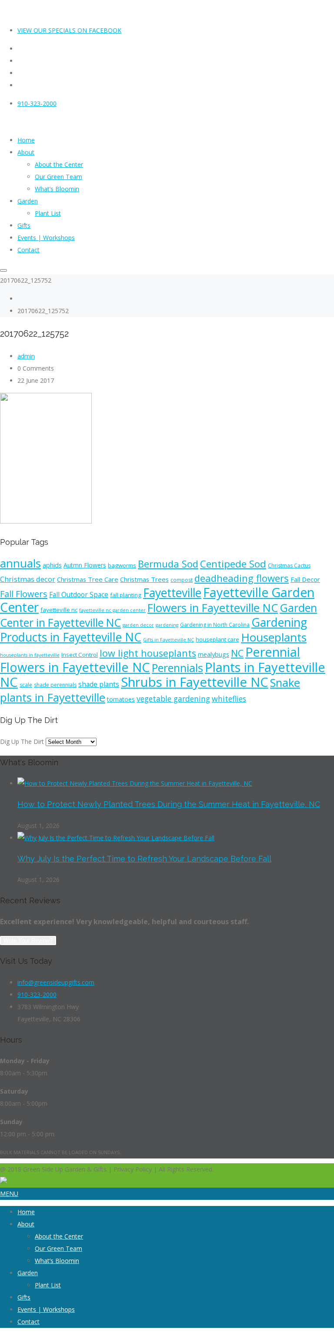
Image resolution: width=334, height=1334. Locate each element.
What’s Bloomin (57, 1260)
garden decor (138, 625)
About (25, 1224)
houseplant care (217, 639)
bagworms (122, 565)
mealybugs (213, 654)
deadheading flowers (241, 577)
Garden (27, 1273)
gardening (167, 625)
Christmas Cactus (289, 565)
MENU (9, 1193)
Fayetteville (172, 593)
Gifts (23, 1297)
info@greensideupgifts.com (55, 982)
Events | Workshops (46, 1309)
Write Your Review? (28, 940)
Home (26, 1212)
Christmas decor (27, 579)
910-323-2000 (37, 103)
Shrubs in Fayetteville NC (194, 682)
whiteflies (229, 698)
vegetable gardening (173, 698)
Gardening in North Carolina (215, 624)
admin (26, 356)
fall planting (125, 595)
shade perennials (55, 685)
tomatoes (121, 699)
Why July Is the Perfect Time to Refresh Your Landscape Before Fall (144, 858)
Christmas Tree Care (87, 579)
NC (237, 653)
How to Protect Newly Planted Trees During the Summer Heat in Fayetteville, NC (168, 804)
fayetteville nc (58, 610)
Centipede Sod (233, 564)
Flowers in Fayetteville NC (212, 607)
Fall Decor (305, 579)
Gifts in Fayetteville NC (168, 640)
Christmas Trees (144, 579)
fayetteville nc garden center (112, 610)
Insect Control (79, 655)
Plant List (48, 1285)
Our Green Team (58, 1248)
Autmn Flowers (84, 565)
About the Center (59, 1236)
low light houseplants (148, 653)
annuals (20, 563)
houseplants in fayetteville (30, 655)
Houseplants (274, 637)
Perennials (177, 667)
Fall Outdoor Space (78, 594)
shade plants (98, 684)
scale (26, 685)
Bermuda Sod (168, 563)
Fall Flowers (23, 594)
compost (181, 580)
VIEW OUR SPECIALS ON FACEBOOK (69, 30)
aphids (52, 565)
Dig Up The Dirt (22, 741)
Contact (28, 1321)
